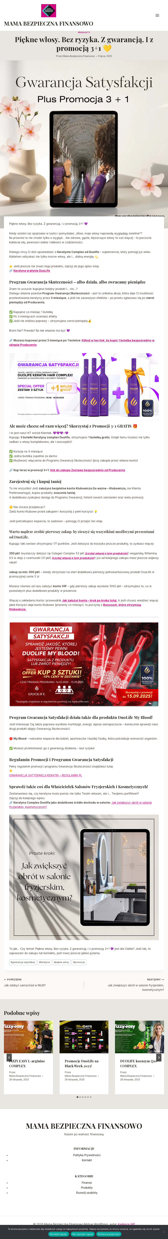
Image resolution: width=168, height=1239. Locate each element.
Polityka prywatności (109, 1234)
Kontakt (87, 1160)
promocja (79, 962)
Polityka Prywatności (87, 1155)
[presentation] (28, 1037)
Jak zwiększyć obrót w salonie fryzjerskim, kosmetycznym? (136, 984)
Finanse (87, 1182)
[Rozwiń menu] (159, 15)
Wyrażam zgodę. (58, 1234)
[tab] (77, 1097)
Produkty (84, 32)
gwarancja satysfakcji (23, 962)
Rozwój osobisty (87, 1192)
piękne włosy (61, 962)
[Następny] (158, 1057)
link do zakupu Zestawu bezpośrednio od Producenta (87, 470)
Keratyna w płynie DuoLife (31, 270)
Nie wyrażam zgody (82, 1234)
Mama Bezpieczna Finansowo (79, 56)
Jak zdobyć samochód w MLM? (25, 982)
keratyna (44, 962)
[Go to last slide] (9, 1057)
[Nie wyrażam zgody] (164, 1232)
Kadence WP (126, 1224)
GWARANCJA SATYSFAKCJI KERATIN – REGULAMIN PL (45, 775)
